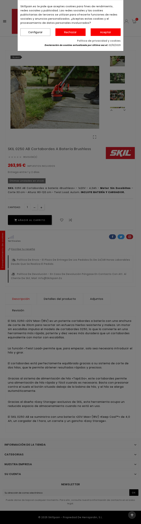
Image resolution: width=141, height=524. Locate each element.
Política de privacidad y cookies (99, 40)
